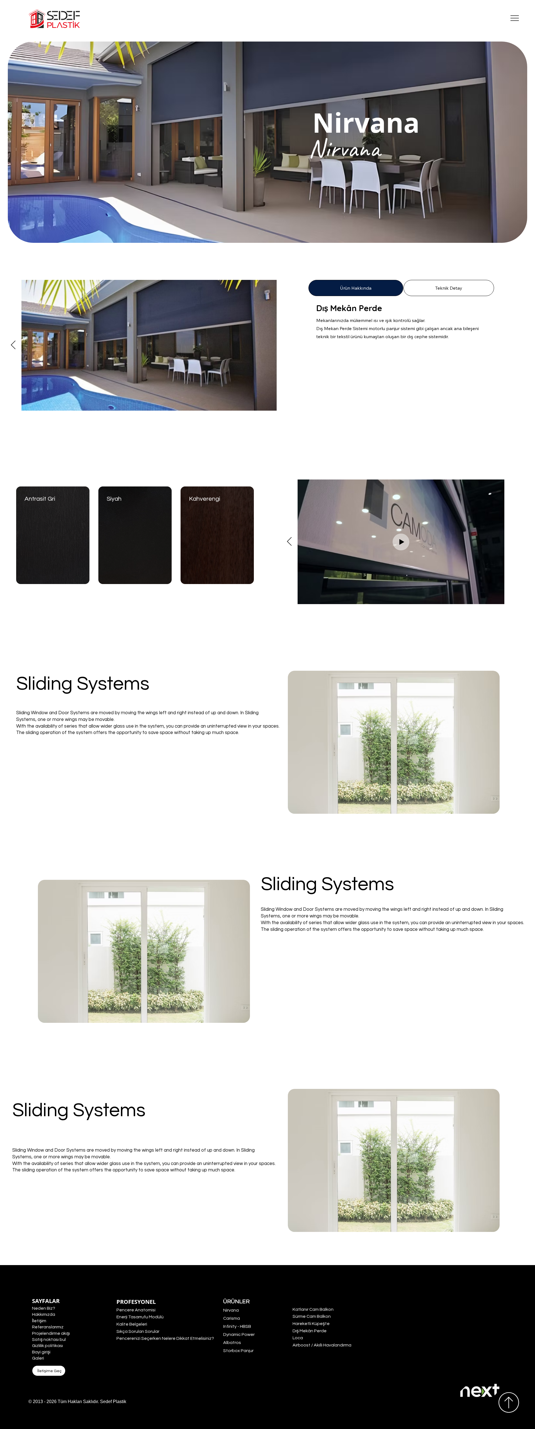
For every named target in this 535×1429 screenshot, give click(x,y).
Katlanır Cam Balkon (313, 1309)
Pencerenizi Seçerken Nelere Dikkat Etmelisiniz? (165, 1338)
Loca (298, 1338)
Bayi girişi (41, 1352)
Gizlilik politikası (47, 1345)
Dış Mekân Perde (310, 1331)
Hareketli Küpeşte (311, 1323)
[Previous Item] (13, 345)
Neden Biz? (43, 1308)
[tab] (355, 288)
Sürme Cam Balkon (312, 1316)
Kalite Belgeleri (131, 1324)
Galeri (38, 1358)
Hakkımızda (43, 1314)
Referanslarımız (48, 1327)
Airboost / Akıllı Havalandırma (322, 1345)
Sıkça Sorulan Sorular (137, 1331)
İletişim (39, 1321)
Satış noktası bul (49, 1339)
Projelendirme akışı (51, 1333)
